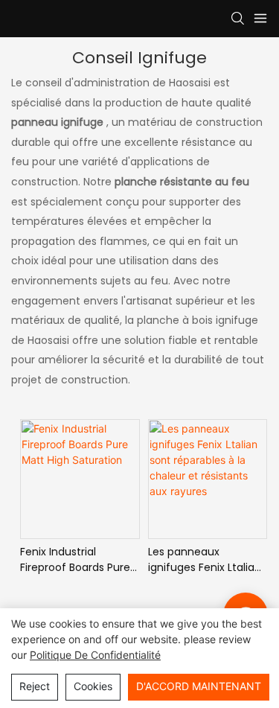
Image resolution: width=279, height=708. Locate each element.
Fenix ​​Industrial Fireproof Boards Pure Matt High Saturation (75, 559)
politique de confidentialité (95, 654)
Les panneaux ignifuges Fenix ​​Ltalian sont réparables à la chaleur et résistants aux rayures (204, 559)
